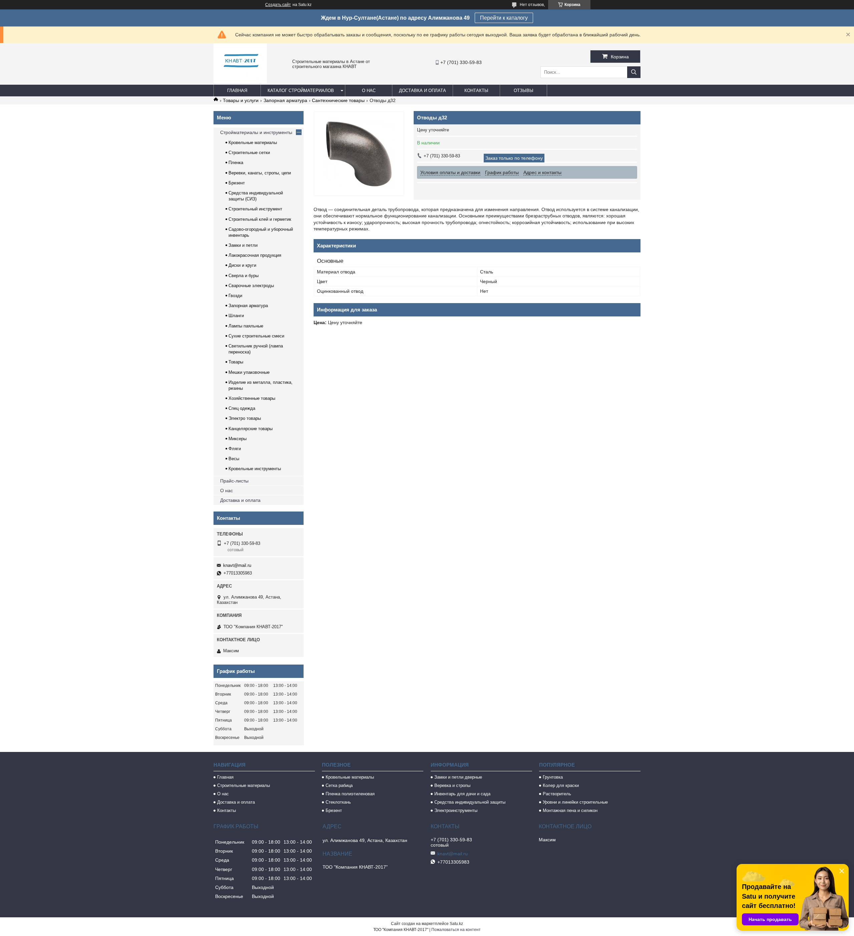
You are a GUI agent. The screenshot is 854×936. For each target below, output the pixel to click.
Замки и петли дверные (458, 777)
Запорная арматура (285, 100)
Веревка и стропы (452, 785)
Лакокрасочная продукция (255, 255)
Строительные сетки (249, 152)
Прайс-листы (234, 481)
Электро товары (245, 418)
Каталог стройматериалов (301, 90)
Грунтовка (553, 777)
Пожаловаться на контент (456, 929)
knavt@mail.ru (237, 565)
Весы (234, 458)
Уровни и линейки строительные (575, 802)
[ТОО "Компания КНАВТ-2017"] (240, 81)
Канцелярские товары (251, 428)
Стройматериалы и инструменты (256, 132)
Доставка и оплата (422, 90)
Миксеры (238, 438)
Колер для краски (561, 785)
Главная (237, 90)
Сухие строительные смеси (256, 335)
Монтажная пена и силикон (570, 810)
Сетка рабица (339, 785)
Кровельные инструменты (255, 468)
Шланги (236, 315)
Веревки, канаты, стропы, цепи (260, 172)
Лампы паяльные (246, 325)
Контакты (476, 90)
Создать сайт (278, 4)
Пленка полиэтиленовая (350, 793)
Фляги (235, 448)
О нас (369, 90)
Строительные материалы (243, 785)
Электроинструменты (455, 810)
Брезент (237, 182)
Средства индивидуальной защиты (469, 802)
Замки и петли (243, 245)
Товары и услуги (241, 100)
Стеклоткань (338, 802)
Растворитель (557, 793)
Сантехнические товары (338, 100)
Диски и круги (242, 265)
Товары (236, 361)
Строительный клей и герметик (260, 219)
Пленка (236, 162)
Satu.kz (456, 923)
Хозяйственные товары (252, 398)
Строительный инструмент (255, 208)
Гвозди (235, 295)
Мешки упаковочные (249, 372)
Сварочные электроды (251, 285)
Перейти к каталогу (504, 18)
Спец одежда (242, 408)
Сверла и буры (244, 275)
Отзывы (523, 90)
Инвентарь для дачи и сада (462, 793)
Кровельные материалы (253, 142)
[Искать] (633, 72)
